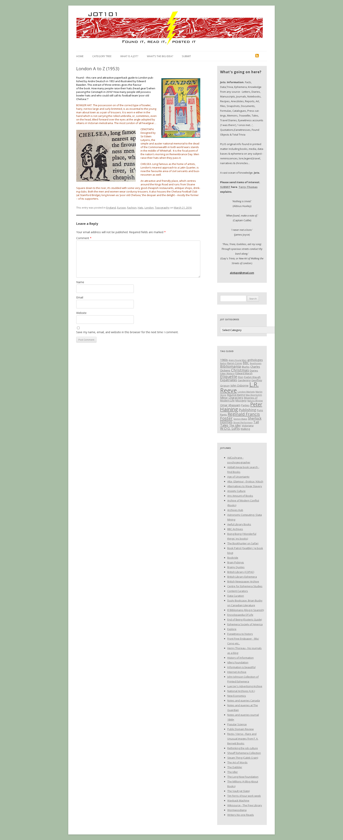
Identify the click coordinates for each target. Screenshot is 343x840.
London (149, 207)
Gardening (244, 380)
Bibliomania (230, 366)
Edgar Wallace (227, 373)
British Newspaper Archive (243, 581)
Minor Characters (231, 397)
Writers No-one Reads (240, 815)
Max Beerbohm (254, 395)
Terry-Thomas (248, 187)
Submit (186, 56)
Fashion (132, 207)
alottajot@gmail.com (242, 272)
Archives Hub (235, 510)
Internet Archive (236, 672)
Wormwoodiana (237, 810)
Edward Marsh (243, 373)
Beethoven (255, 363)
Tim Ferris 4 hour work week (244, 796)
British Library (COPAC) (240, 572)
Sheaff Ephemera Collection (244, 753)
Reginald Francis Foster (240, 416)
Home (80, 56)
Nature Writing (255, 400)
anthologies (255, 360)
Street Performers (242, 422)
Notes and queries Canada (243, 700)
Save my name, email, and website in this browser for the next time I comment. (127, 332)
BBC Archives (235, 529)
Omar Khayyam (230, 405)
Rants (223, 414)
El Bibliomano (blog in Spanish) (245, 610)
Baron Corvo (234, 363)
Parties (245, 405)
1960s (224, 360)
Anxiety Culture (236, 491)
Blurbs (246, 367)
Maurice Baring (236, 394)
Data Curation (235, 596)
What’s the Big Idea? (160, 56)
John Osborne (239, 385)
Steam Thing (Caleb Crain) (242, 757)
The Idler (235, 425)
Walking (245, 429)
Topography (162, 207)
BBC (246, 363)
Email (79, 297)
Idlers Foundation (237, 662)
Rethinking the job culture (242, 748)
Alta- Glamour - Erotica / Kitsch (245, 481)
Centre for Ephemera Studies (244, 586)
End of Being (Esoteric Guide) (244, 619)
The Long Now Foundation (242, 776)
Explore (231, 629)
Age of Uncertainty (238, 476)
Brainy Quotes (236, 567)
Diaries (254, 370)
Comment (84, 238)
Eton (240, 377)
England (111, 207)
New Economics (236, 696)
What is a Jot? (129, 56)
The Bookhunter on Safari (242, 543)
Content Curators (237, 591)
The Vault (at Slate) (238, 791)
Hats (140, 207)
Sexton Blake (240, 419)
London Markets (246, 391)
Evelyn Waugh (252, 377)
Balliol (223, 363)
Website (81, 313)
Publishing (247, 409)
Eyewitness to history (240, 634)
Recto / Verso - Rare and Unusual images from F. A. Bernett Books (242, 738)
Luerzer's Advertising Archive (244, 686)
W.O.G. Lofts (230, 428)
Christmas (240, 370)
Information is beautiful (241, 667)
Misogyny (241, 400)
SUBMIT (225, 187)
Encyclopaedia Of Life (240, 615)
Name (80, 282)
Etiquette (228, 376)
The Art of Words (237, 762)
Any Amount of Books (240, 495)
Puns (260, 410)
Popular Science (237, 724)
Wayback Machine (238, 800)
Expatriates (228, 380)
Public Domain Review (240, 729)
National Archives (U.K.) (241, 691)
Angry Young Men (238, 360)
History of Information (240, 657)
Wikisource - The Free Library (244, 805)
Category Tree (102, 56)
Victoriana (247, 425)
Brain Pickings (235, 562)
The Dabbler (234, 767)
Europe (121, 207)
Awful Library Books (239, 524)
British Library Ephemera (242, 576)
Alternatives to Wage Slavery (244, 486)
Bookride (232, 557)
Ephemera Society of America (245, 624)
